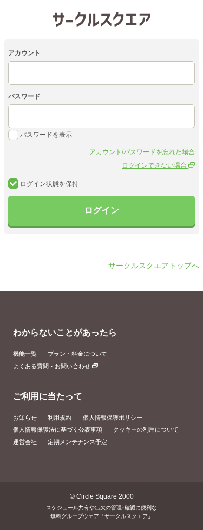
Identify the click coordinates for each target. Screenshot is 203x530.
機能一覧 (25, 353)
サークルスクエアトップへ (153, 265)
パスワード (24, 96)
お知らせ (25, 417)
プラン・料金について (77, 353)
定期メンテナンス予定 (77, 442)
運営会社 (25, 442)
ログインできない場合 (155, 165)
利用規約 (59, 417)
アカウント (24, 53)
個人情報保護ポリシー (112, 417)
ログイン (101, 210)
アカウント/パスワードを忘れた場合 (142, 152)
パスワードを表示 (45, 134)
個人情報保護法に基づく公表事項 (57, 429)
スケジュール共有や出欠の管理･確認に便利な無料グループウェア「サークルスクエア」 (101, 512)
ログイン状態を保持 (48, 184)
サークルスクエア (101, 19)
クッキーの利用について (146, 429)
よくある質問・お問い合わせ (52, 366)
